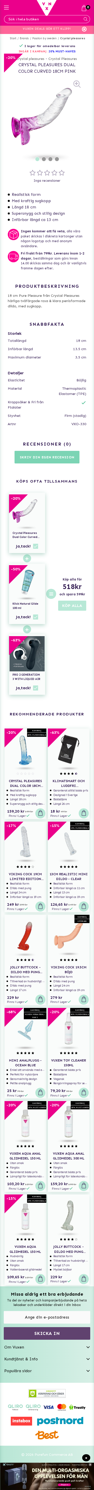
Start (13, 38)
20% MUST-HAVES (62, 51)
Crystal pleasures (72, 38)
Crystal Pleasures (62, 59)
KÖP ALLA (72, 605)
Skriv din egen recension (47, 457)
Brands (24, 38)
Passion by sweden (44, 38)
